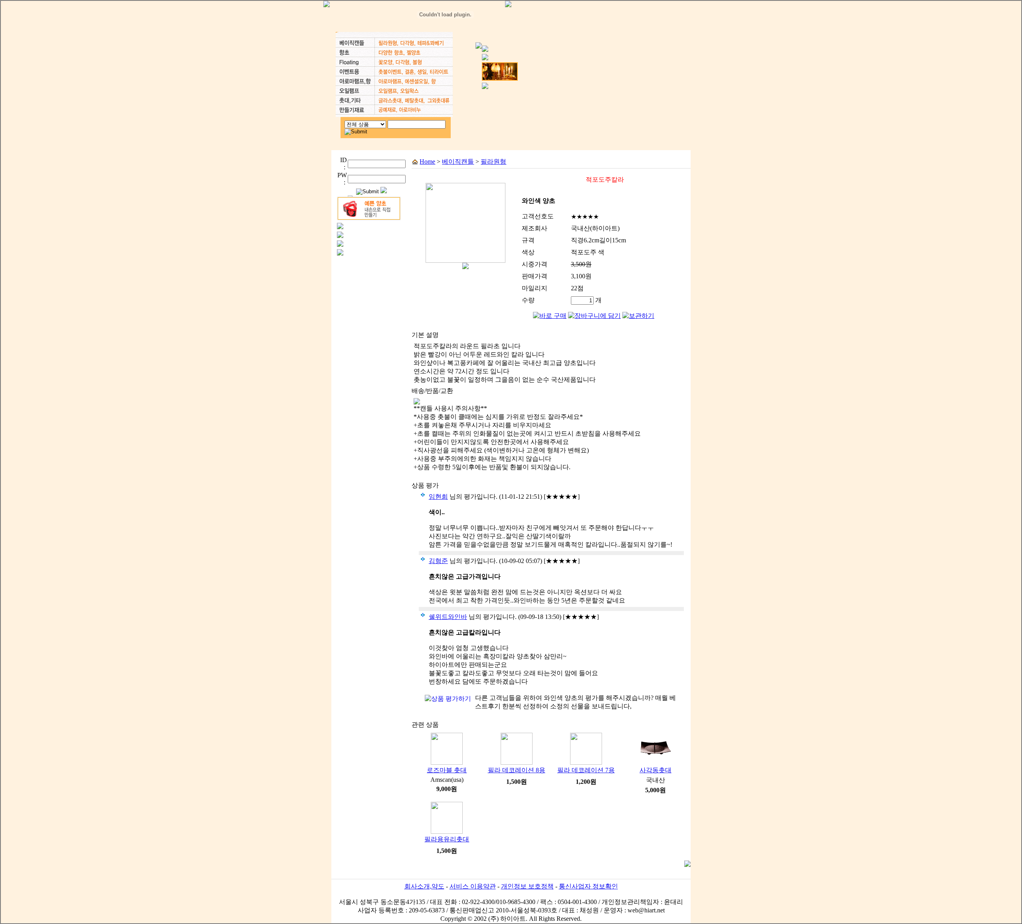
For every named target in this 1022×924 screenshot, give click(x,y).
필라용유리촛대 (446, 839)
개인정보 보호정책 (527, 886)
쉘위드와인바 (448, 616)
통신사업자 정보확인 (588, 886)
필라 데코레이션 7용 (586, 770)
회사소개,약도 (424, 886)
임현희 (438, 496)
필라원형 (493, 161)
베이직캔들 (458, 161)
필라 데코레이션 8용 (516, 770)
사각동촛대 (655, 770)
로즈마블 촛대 (447, 770)
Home (427, 161)
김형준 (438, 560)
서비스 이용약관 (473, 886)
